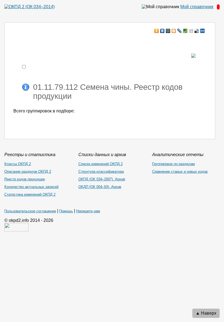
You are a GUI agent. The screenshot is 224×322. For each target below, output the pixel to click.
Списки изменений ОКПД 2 (100, 164)
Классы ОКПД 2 (17, 164)
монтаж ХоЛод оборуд (67, 41)
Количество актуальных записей (31, 187)
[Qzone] (202, 30)
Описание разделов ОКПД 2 (27, 171)
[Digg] (191, 30)
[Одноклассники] (157, 30)
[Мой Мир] (168, 30)
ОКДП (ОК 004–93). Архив (99, 187)
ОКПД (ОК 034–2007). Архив (101, 179)
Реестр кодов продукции (24, 179)
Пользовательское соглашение (30, 211)
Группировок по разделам (173, 164)
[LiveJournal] (179, 30)
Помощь (66, 211)
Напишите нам (88, 211)
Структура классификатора (101, 171)
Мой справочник (196, 6)
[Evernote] (185, 30)
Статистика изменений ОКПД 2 (29, 194)
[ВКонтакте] (162, 30)
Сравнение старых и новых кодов (180, 171)
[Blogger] (174, 30)
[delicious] (197, 30)
